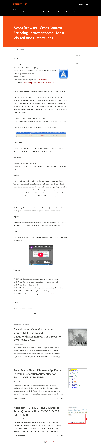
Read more (59, 361)
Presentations (46, 11)
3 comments (21, 435)
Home (14, 11)
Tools (67, 11)
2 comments (21, 398)
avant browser (79, 65)
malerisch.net (20, 4)
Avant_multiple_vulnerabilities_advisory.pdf (38, 83)
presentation (53, 291)
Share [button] (78, 55)
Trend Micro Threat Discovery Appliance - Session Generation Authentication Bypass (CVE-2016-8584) (37, 374)
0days (77, 63)
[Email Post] (35, 314)
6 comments (21, 361)
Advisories (36, 11)
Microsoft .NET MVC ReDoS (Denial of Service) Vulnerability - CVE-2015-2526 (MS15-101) (37, 411)
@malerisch (43, 80)
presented (50, 294)
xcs (77, 68)
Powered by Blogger (51, 442)
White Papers (58, 11)
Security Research (25, 11)
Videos (75, 11)
